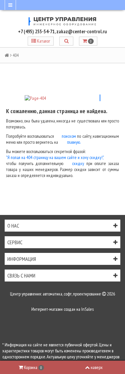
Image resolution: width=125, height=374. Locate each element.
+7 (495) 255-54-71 (36, 31)
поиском (69, 136)
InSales (87, 309)
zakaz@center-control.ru (81, 31)
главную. (74, 142)
